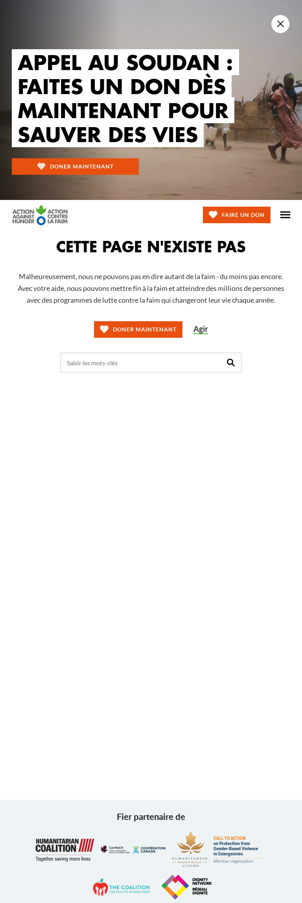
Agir (200, 328)
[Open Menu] (285, 215)
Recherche (231, 362)
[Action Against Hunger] (40, 215)
